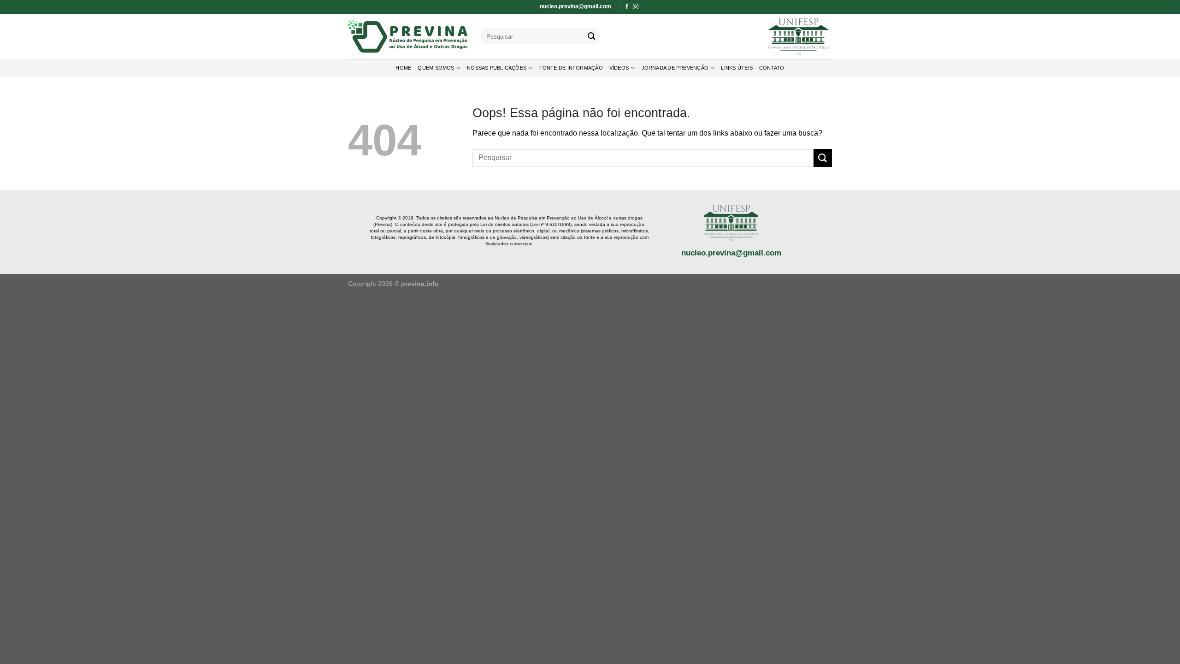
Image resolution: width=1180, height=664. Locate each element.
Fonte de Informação (571, 68)
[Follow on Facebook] (627, 7)
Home (403, 68)
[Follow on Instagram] (635, 7)
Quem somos (436, 68)
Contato (772, 68)
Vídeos (619, 68)
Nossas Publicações (496, 68)
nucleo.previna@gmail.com (575, 6)
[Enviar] (591, 36)
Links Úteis (736, 68)
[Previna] (407, 36)
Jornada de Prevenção (675, 68)
